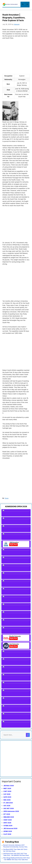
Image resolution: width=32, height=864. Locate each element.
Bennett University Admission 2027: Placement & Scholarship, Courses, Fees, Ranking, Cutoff (15, 846)
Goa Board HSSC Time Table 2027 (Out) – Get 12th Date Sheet (15, 850)
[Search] (28, 735)
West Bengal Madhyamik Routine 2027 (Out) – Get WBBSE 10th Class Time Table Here (16, 858)
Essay (7, 498)
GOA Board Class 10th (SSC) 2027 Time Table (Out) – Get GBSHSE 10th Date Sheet (16, 854)
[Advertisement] (16, 57)
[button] (23, 4)
